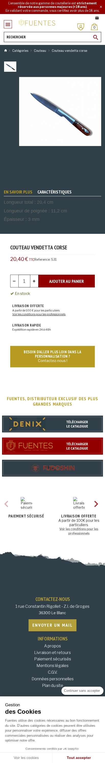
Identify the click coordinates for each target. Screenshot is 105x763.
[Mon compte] (80, 27)
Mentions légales (52, 665)
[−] (14, 281)
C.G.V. (52, 672)
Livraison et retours (52, 652)
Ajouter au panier (66, 281)
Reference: (42, 259)
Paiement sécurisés (52, 659)
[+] (34, 281)
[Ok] (95, 37)
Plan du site (52, 685)
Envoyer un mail (52, 625)
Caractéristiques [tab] (54, 192)
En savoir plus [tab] (18, 192)
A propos (52, 646)
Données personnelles (53, 678)
